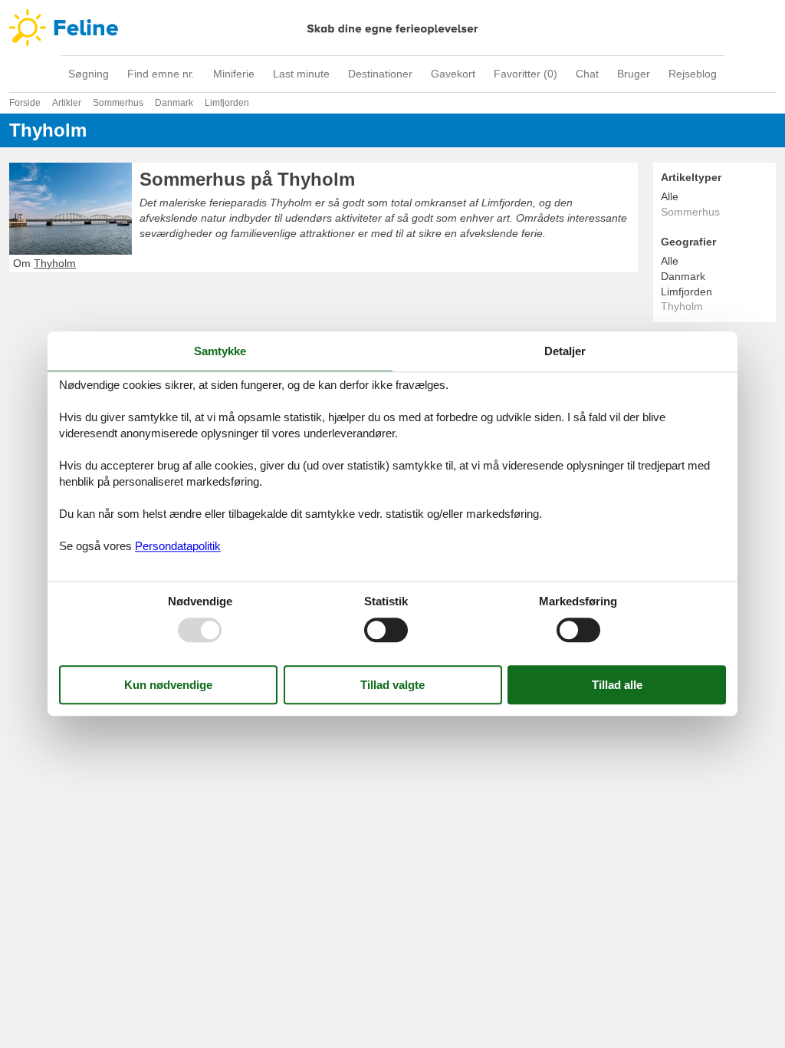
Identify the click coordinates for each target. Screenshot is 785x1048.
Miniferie (234, 74)
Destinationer (380, 74)
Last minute (301, 74)
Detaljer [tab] (565, 351)
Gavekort (453, 74)
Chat (587, 74)
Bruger (633, 74)
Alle (669, 196)
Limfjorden (686, 291)
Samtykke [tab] (220, 351)
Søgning (88, 74)
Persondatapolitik (178, 545)
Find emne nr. (161, 74)
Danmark (683, 276)
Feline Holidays (392, 27)
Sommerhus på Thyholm (247, 179)
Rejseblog (692, 74)
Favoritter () (525, 74)
